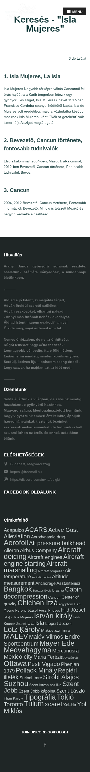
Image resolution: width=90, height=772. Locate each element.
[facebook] (45, 745)
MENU (76, 12)
